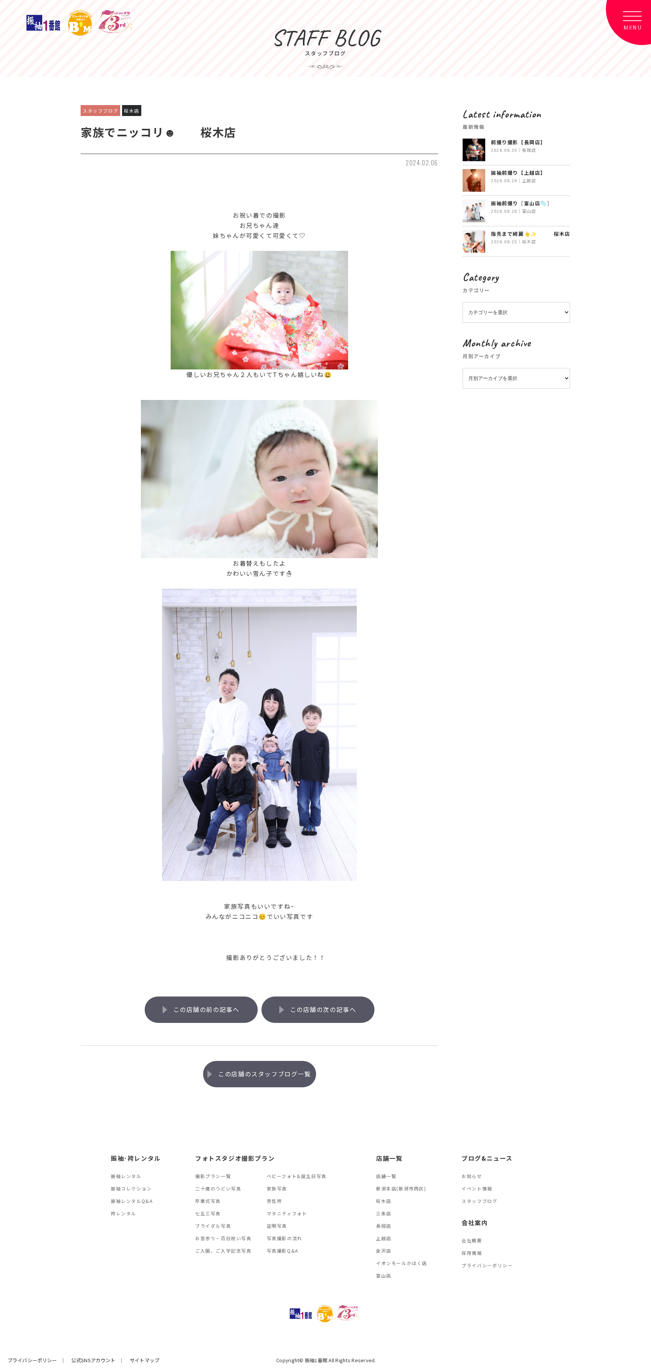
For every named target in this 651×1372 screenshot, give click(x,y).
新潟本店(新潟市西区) (401, 1188)
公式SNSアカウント (93, 1360)
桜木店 (383, 1201)
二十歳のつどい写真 (218, 1188)
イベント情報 (477, 1188)
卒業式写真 (208, 1201)
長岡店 (383, 1225)
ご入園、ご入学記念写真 (223, 1250)
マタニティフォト (287, 1213)
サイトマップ (144, 1360)
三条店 (383, 1213)
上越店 (383, 1238)
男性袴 (274, 1201)
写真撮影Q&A (282, 1250)
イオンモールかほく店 (401, 1263)
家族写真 (277, 1188)
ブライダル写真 (213, 1225)
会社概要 (472, 1240)
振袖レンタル (126, 1176)
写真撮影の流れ (285, 1238)
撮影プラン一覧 (213, 1176)
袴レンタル (123, 1213)
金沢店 (383, 1250)
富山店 (383, 1275)
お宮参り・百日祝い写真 (223, 1238)
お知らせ (472, 1176)
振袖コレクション (131, 1188)
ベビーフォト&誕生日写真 (297, 1176)
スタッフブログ (479, 1201)
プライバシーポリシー (487, 1265)
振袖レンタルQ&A (132, 1201)
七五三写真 (208, 1213)
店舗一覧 (386, 1176)
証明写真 (277, 1225)
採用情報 (472, 1253)
